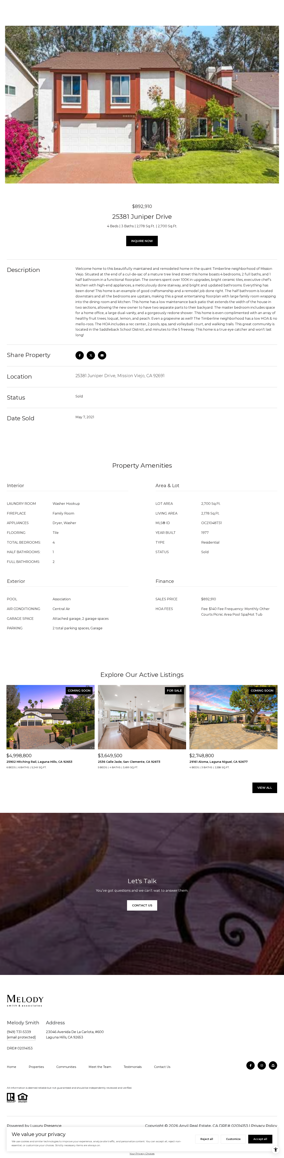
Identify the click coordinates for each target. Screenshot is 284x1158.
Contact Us (162, 1067)
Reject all (206, 1139)
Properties (36, 1067)
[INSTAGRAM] (262, 1065)
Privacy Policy (264, 1126)
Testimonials (133, 1067)
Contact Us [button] (142, 905)
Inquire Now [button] (142, 241)
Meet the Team (100, 1067)
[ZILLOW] (273, 1065)
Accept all (260, 1139)
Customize (233, 1139)
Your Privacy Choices (142, 1153)
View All (264, 788)
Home (11, 1067)
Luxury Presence (46, 1126)
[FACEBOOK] (250, 1065)
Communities (66, 1067)
